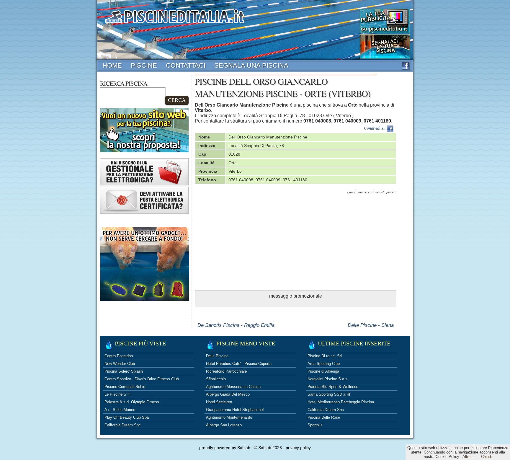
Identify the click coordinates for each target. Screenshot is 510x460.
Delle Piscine (217, 356)
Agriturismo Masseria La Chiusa (233, 386)
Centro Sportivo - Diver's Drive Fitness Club (141, 379)
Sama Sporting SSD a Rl (329, 394)
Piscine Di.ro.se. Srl (325, 356)
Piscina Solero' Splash (123, 371)
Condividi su (375, 128)
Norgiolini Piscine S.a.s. (328, 379)
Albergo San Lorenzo (224, 425)
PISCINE (144, 65)
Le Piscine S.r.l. (118, 394)
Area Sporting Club (324, 363)
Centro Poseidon (118, 356)
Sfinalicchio (216, 379)
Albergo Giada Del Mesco (228, 394)
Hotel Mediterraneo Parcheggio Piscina (341, 402)
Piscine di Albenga (323, 371)
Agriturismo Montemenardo (229, 417)
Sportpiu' (315, 425)
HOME (112, 65)
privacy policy (298, 447)
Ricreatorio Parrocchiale (226, 371)
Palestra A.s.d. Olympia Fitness (131, 402)
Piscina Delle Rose (324, 417)
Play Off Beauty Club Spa (126, 417)
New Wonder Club (119, 363)
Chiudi (486, 456)
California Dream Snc (122, 425)
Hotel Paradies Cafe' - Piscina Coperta (239, 363)
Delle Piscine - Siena (371, 325)
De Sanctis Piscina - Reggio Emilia (235, 325)
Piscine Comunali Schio (124, 386)
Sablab (243, 447)
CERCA (177, 100)
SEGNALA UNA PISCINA (251, 65)
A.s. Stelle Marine (119, 409)
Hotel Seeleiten (219, 402)
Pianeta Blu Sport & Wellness (333, 386)
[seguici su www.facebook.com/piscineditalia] (405, 67)
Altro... (468, 456)
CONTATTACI (185, 65)
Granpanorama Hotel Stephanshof (235, 409)
